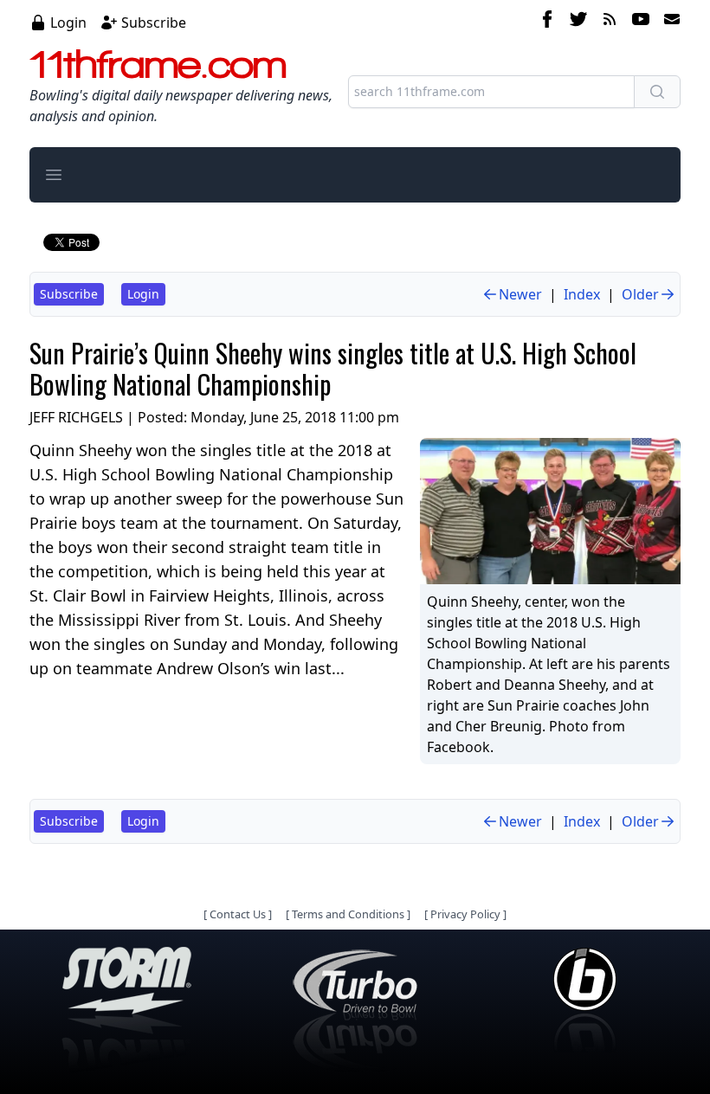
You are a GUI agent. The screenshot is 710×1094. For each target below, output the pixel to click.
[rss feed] (609, 21)
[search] (657, 91)
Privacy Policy (465, 914)
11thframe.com (158, 64)
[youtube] (640, 21)
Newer (520, 294)
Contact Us (238, 914)
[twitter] (578, 21)
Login (68, 22)
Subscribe (153, 22)
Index (582, 294)
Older (640, 294)
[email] (668, 21)
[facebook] (547, 21)
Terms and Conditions (348, 914)
